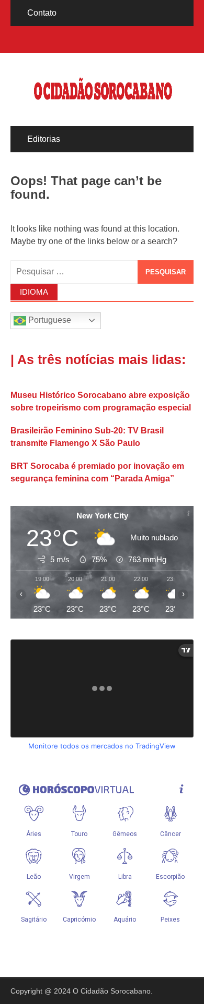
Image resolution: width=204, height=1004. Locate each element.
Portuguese (48, 320)
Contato (41, 12)
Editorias (43, 139)
